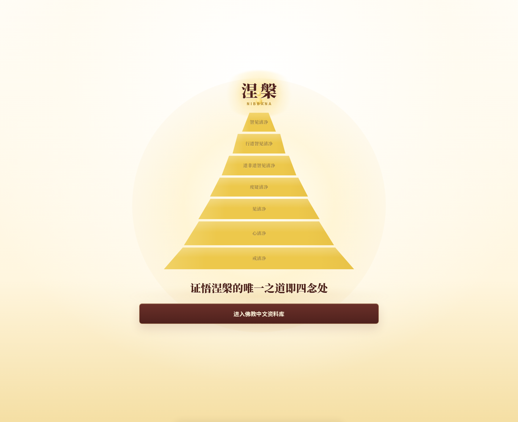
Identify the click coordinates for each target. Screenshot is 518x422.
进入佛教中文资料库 (259, 313)
